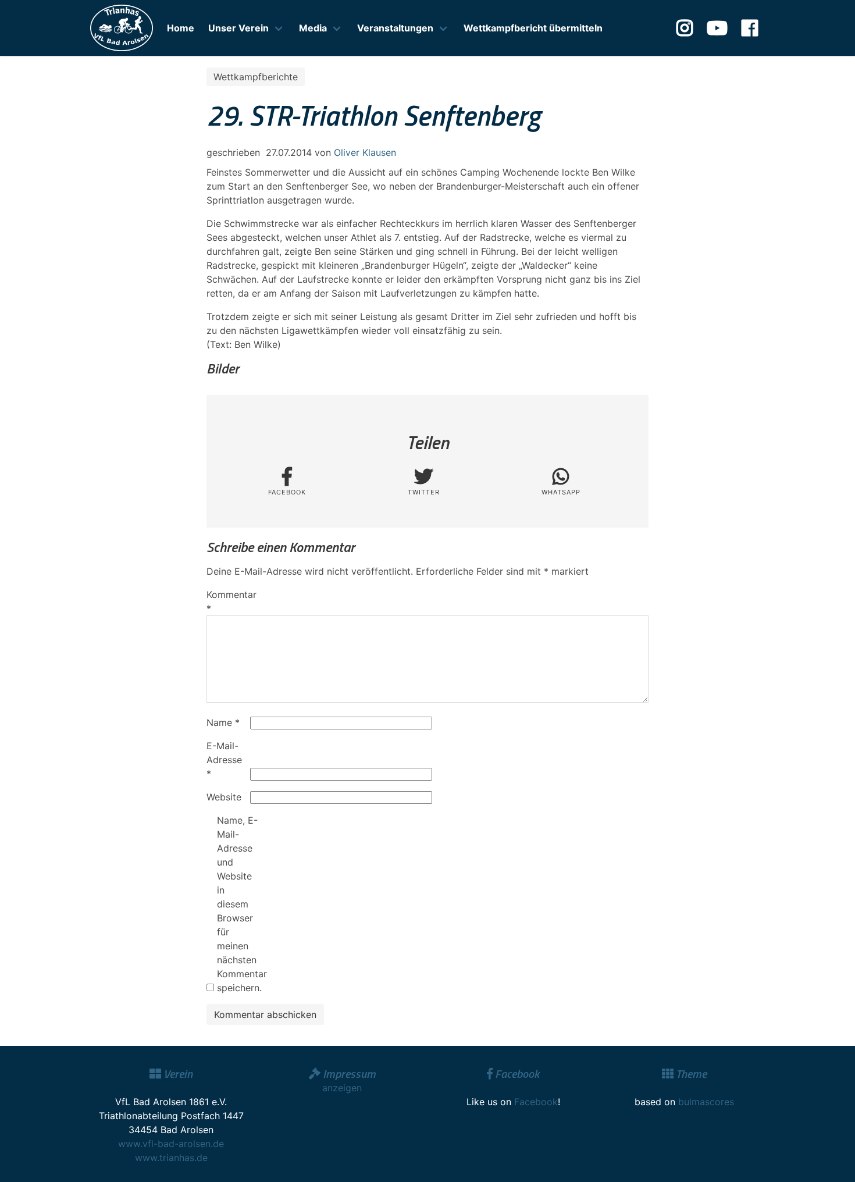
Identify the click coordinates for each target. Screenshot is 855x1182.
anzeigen (342, 1088)
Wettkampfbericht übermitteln (533, 28)
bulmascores (706, 1102)
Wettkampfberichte (255, 77)
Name (223, 722)
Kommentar (226, 601)
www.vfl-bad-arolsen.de (171, 1143)
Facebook (536, 1102)
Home (180, 28)
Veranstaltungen (395, 28)
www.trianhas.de (171, 1157)
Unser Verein (238, 28)
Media (313, 28)
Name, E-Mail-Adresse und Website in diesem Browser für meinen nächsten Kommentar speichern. (237, 904)
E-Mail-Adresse (224, 759)
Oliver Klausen (365, 152)
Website (223, 797)
